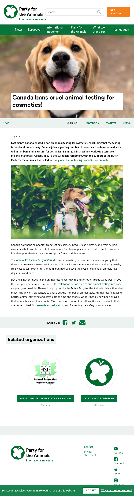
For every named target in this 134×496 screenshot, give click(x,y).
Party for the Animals (78, 29)
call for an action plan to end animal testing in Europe (90, 284)
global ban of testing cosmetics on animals (83, 160)
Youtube (118, 452)
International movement (54, 29)
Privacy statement (90, 453)
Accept (91, 490)
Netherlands (99, 402)
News (19, 29)
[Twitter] (73, 322)
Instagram (119, 484)
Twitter (117, 473)
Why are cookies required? (116, 490)
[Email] (82, 322)
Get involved (116, 12)
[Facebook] (64, 322)
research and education (50, 305)
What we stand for (99, 29)
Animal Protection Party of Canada (36, 260)
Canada (45, 402)
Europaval (34, 29)
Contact (88, 446)
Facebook (118, 463)
